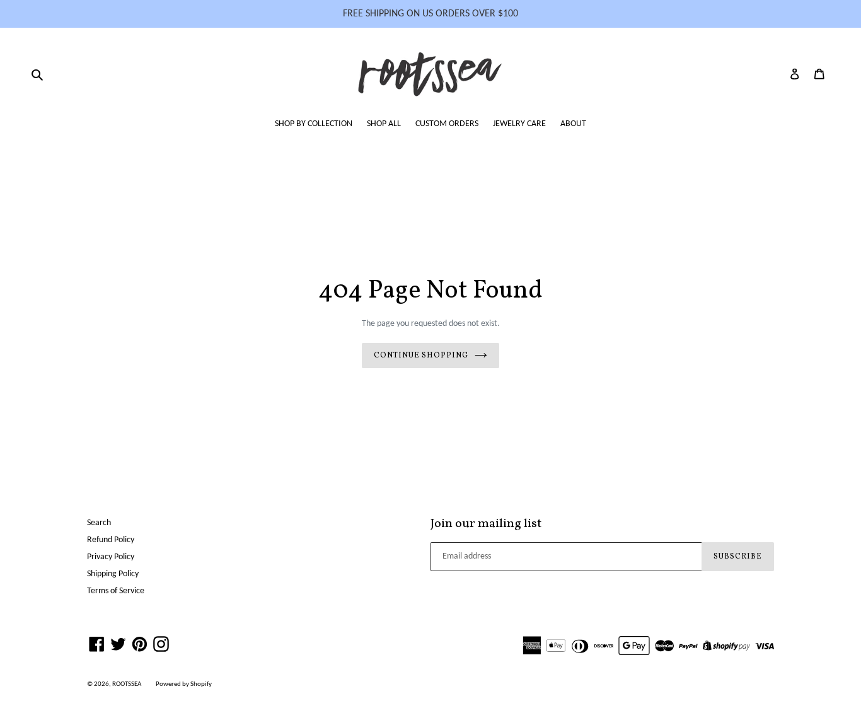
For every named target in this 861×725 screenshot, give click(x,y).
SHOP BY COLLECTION (313, 124)
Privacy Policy (110, 557)
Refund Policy (110, 540)
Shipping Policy (113, 574)
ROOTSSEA (126, 684)
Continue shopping (421, 356)
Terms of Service (115, 591)
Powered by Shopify (184, 684)
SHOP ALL (384, 124)
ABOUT (573, 124)
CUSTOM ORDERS (446, 124)
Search (99, 523)
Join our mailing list (485, 523)
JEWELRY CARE (519, 124)
